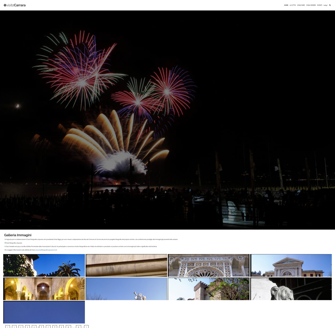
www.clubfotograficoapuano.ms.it (46, 250)
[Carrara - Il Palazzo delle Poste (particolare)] (126, 265)
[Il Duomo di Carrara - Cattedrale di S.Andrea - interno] (44, 288)
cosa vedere (311, 5)
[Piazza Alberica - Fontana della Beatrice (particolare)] (291, 288)
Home (286, 5)
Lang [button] (325, 5)
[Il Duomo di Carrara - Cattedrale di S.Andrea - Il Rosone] (209, 265)
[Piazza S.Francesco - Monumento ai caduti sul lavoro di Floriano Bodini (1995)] (126, 288)
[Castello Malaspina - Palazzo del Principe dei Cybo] (209, 288)
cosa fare (301, 5)
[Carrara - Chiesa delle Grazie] (291, 265)
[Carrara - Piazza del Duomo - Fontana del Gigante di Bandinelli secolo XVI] (44, 312)
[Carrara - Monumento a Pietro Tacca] (44, 265)
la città (293, 5)
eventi (319, 5)
